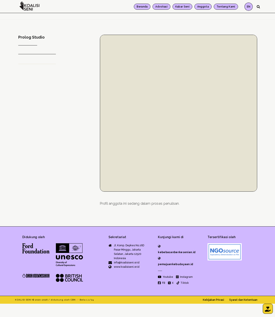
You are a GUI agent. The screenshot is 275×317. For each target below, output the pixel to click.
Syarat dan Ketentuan (243, 299)
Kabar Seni (182, 6)
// (77, 300)
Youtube (167, 276)
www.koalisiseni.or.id (126, 266)
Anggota (203, 6)
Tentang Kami (226, 6)
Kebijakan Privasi (213, 299)
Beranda (142, 6)
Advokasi (161, 6)
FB (163, 282)
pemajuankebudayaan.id (175, 264)
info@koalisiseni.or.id (126, 262)
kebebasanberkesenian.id (177, 252)
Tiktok (184, 282)
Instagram (186, 276)
